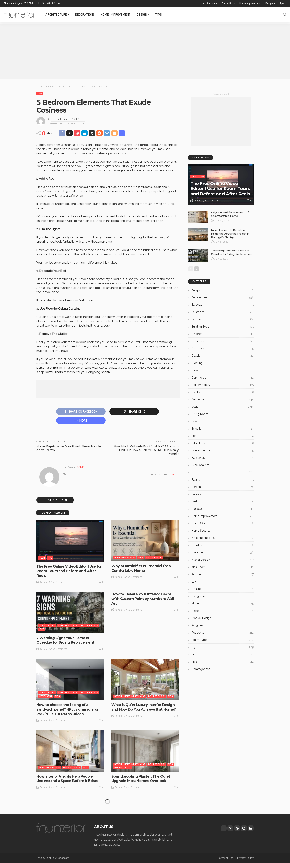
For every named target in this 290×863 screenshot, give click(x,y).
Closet (222, 370)
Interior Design (89, 625)
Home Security (222, 530)
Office (222, 610)
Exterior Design (222, 450)
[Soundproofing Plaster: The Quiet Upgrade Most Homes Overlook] (145, 751)
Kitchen (222, 574)
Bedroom (222, 319)
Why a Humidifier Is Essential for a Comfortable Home (141, 568)
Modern (222, 603)
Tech (42, 557)
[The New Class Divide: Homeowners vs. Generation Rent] (145, 818)
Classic (222, 355)
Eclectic (222, 428)
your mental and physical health (114, 149)
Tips (282, 3)
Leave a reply (53, 500)
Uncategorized (154, 557)
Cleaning (222, 363)
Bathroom (222, 312)
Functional (222, 457)
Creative (222, 392)
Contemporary (222, 384)
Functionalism (222, 465)
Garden (222, 486)
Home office (222, 523)
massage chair (121, 170)
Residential (45, 696)
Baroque (222, 304)
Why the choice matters (57, 843)
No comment (59, 582)
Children (222, 333)
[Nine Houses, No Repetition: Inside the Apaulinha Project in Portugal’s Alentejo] (198, 234)
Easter (222, 421)
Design (269, 3)
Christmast (222, 348)
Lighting (222, 588)
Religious (222, 625)
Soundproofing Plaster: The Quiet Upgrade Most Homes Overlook (140, 778)
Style (222, 647)
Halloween (222, 494)
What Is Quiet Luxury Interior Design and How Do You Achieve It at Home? (143, 707)
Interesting (121, 834)
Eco (222, 435)
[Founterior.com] (19, 14)
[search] (285, 14)
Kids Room (222, 567)
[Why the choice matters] (70, 818)
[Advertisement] (118, 51)
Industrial (222, 545)
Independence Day (222, 537)
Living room (222, 596)
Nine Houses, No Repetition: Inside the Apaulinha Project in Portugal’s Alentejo (230, 233)
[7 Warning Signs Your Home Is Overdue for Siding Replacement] (70, 612)
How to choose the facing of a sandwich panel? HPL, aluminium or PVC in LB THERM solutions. (67, 709)
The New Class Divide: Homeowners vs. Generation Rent (143, 845)
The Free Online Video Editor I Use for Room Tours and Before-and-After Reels (69, 571)
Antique (222, 290)
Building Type (222, 326)
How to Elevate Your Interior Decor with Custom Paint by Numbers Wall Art (142, 599)
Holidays (222, 508)
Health (222, 501)
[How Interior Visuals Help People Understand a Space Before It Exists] (70, 751)
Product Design (222, 618)
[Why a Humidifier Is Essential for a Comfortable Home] (145, 540)
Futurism (222, 479)
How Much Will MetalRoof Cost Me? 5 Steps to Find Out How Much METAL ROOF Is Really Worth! (146, 450)
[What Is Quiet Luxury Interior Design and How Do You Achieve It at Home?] (145, 679)
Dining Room (222, 414)
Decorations (228, 3)
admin (51, 119)
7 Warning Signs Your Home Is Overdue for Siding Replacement (65, 640)
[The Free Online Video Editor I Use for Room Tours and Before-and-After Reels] (70, 541)
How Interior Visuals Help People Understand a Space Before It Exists (67, 778)
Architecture (208, 3)
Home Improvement (250, 3)
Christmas (222, 341)
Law (222, 581)
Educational (222, 443)
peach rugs (65, 221)
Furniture (222, 472)
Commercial (222, 377)
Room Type (222, 639)
